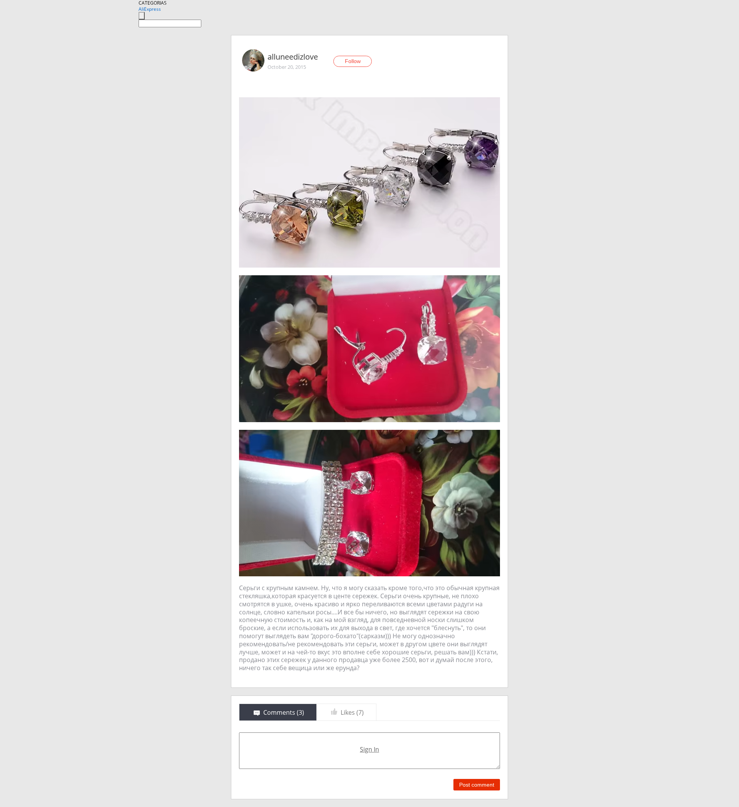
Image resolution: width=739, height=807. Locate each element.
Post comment (476, 785)
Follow (353, 61)
